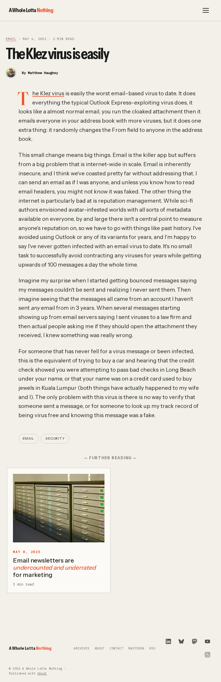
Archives (81, 648)
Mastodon (136, 648)
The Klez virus (48, 93)
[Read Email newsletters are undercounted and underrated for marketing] (58, 508)
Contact (116, 648)
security (55, 438)
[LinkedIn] (168, 641)
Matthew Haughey (43, 73)
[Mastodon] (194, 641)
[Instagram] (207, 654)
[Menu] (205, 10)
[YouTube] (207, 641)
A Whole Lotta (31, 10)
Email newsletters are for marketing (54, 567)
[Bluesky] (181, 641)
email (11, 39)
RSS (152, 648)
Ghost (42, 673)
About (99, 648)
